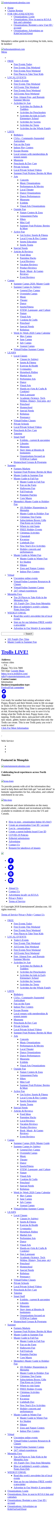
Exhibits (24, 202)
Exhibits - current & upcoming (35, 440)
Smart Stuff (19, 437)
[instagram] (10, 880)
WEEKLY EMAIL (16, 612)
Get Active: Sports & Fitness (34, 235)
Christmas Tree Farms (30, 517)
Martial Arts (26, 375)
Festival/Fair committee (12, 687)
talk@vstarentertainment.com (15, 676)
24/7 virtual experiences (25, 590)
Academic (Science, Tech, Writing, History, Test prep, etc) (35, 399)
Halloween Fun (27, 488)
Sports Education (28, 241)
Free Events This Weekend (27, 67)
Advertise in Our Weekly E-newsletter (32, 628)
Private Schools (21, 166)
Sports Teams (26, 245)
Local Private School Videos (28, 170)
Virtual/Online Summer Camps (29, 349)
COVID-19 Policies (18, 835)
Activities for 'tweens (30, 122)
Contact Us (14, 844)
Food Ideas (25, 254)
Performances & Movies (32, 186)
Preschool (25, 323)
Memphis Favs (14, 594)
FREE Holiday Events (31, 529)
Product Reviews (28, 267)
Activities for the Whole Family (35, 128)
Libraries (24, 443)
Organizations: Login (24, 16)
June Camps (26, 339)
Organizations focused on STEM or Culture (32, 457)
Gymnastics (25, 369)
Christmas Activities (30, 532)
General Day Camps (30, 290)
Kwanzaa (24, 539)
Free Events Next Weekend (27, 70)
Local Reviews (27, 261)
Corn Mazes (26, 498)
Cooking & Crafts (28, 319)
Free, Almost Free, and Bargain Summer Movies (29, 98)
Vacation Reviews (29, 264)
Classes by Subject (29, 359)
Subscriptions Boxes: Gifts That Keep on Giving (33, 521)
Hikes (23, 219)
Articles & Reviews (23, 251)
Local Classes (20, 356)
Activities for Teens (29, 125)
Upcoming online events (26, 578)
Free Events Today (23, 64)
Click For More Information (15, 728)
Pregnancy (25, 417)
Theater (23, 300)
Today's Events (21, 80)
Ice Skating (25, 562)
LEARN (11, 352)
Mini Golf (25, 222)
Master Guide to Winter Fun (27, 555)
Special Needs (21, 248)
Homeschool (26, 407)
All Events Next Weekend (26, 93)
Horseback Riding (29, 372)
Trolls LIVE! (14, 652)
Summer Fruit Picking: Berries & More (33, 173)
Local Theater (27, 189)
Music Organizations (30, 183)
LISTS (10, 131)
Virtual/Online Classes (25, 420)
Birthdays (18, 135)
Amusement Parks (29, 216)
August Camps (27, 346)
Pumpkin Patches (28, 495)
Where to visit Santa (30, 526)
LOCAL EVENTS (16, 77)
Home (10, 7)
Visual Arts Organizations (32, 206)
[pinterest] (10, 873)
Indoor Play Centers (23, 147)
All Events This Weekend (26, 87)
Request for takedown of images (24, 848)
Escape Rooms (21, 150)
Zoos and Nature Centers (32, 568)
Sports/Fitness (27, 306)
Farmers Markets (22, 468)
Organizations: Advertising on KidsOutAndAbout (28, 32)
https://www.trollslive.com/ (14, 673)
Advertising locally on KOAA (24, 895)
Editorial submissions (19, 838)
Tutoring (18, 433)
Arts (16, 176)
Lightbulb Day (27, 542)
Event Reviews (27, 277)
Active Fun (19, 231)
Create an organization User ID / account (29, 825)
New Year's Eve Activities (32, 546)
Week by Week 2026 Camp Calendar (32, 333)
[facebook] (10, 860)
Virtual (10, 575)
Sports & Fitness (28, 362)
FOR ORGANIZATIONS (20, 14)
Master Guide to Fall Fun (26, 478)
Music (23, 297)
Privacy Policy (16, 898)
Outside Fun (20, 209)
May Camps (26, 336)
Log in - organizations (19, 828)
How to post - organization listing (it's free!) (30, 821)
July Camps (25, 343)
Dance (23, 303)
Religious (24, 329)
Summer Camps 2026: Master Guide (32, 283)
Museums (18, 160)
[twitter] (10, 867)
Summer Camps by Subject (27, 287)
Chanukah (25, 536)
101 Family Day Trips (18, 639)
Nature (23, 313)
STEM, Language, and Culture (35, 310)
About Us (13, 888)
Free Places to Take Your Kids (28, 74)
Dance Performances (30, 196)
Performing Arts (28, 379)
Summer (11, 465)
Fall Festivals (26, 491)
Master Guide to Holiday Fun (34, 513)
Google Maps (17, 670)
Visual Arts (25, 316)
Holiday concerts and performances (30, 550)
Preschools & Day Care (25, 163)
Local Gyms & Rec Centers (33, 238)
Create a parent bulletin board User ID (27, 831)
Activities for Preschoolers (33, 112)
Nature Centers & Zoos (31, 212)
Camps (10, 280)
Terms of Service (17, 901)
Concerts (24, 180)
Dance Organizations (30, 193)
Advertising (14, 841)
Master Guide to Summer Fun (28, 475)
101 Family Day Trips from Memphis (32, 603)
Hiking (23, 565)
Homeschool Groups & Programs (30, 462)
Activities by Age (22, 103)
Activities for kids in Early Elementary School (33, 117)
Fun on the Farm (22, 144)
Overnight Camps (28, 293)
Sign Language (27, 394)
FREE (10, 61)
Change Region (15, 10)
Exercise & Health (29, 365)
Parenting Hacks (28, 258)
